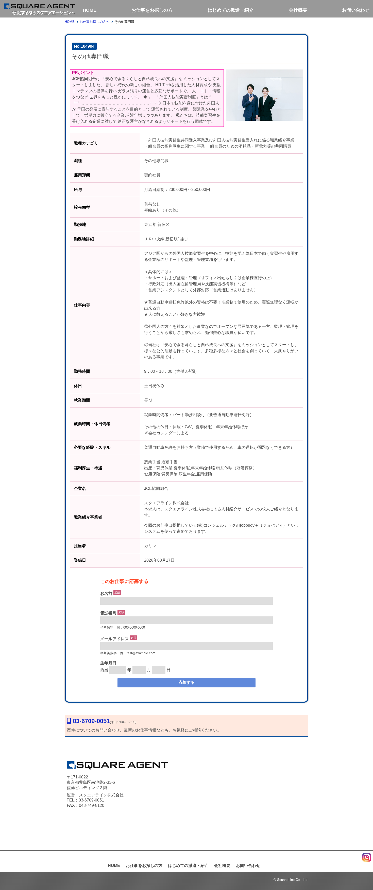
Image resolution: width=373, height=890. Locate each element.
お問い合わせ (355, 10)
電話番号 (108, 613)
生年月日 (108, 663)
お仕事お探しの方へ (94, 22)
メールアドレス (114, 639)
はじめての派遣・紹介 (230, 10)
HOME (89, 10)
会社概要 (298, 10)
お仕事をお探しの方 (152, 10)
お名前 (106, 594)
